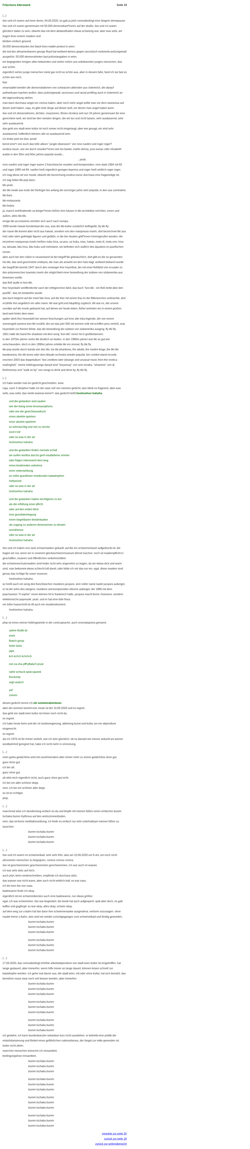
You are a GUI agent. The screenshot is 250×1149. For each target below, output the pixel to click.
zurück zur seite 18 (115, 1138)
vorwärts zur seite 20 (114, 1133)
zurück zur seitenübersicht (111, 1143)
